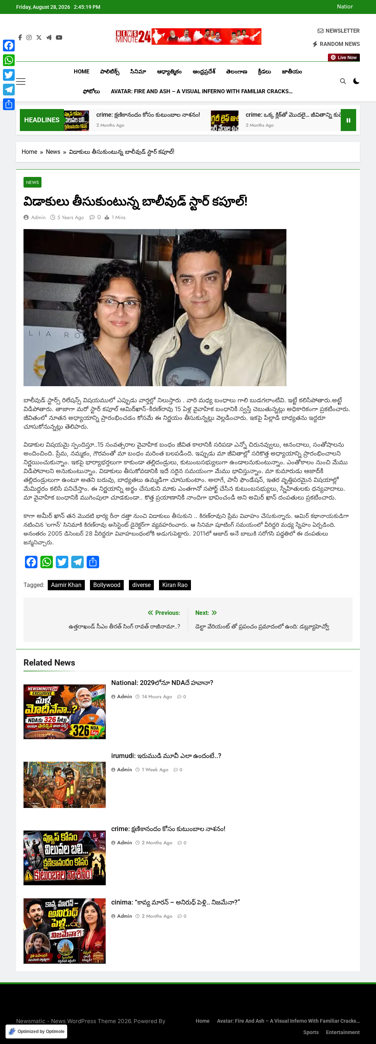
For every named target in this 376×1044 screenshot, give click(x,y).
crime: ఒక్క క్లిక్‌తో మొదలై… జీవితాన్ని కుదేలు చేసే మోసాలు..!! (290, 114)
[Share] (8, 104)
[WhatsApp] (8, 60)
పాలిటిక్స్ (109, 71)
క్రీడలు (264, 71)
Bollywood (106, 584)
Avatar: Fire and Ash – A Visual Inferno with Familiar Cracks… (202, 91)
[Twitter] (8, 75)
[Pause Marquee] (348, 120)
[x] (39, 37)
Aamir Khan (66, 584)
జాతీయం (292, 71)
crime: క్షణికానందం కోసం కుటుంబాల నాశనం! (122, 114)
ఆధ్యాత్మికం (169, 71)
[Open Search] (343, 81)
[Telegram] (8, 89)
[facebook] (20, 37)
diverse (141, 584)
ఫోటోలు (91, 91)
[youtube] (59, 37)
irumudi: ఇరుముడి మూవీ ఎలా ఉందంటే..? (166, 756)
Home (81, 71)
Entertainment (343, 1032)
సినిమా (138, 71)
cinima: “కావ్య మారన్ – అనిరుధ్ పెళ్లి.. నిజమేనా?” (175, 902)
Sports (311, 1032)
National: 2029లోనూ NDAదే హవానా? (338, 7)
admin (38, 217)
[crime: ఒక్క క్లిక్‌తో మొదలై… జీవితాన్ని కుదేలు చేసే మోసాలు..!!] (199, 124)
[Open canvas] (20, 81)
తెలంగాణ (236, 71)
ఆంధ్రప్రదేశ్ (204, 71)
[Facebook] (8, 45)
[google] (49, 37)
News (32, 182)
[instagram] (29, 37)
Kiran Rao (175, 584)
